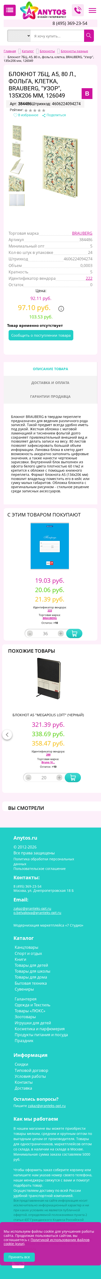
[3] (35, 110)
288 (48, 754)
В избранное (27, 115)
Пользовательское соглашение (39, 868)
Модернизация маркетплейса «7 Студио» (48, 925)
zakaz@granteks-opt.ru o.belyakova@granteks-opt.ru (37, 910)
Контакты (24, 1082)
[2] (30, 110)
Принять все (19, 1257)
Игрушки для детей (33, 1023)
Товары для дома (31, 977)
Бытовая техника (31, 983)
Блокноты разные (54, 64)
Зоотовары (25, 1016)
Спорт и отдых (28, 953)
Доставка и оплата (50, 382)
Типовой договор (31, 1070)
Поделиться (56, 115)
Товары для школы (32, 971)
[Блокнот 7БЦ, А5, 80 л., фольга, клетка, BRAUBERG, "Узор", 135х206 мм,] (17, 133)
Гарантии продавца (50, 396)
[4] (39, 110)
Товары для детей (31, 965)
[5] (43, 110)
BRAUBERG (82, 233)
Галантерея (26, 999)
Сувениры (24, 989)
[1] (26, 110)
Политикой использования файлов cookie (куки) (46, 1241)
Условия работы (30, 1076)
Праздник (24, 1040)
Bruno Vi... (48, 762)
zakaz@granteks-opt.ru (47, 1105)
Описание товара (50, 368)
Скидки (21, 1064)
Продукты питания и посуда (41, 1034)
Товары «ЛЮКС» (30, 1010)
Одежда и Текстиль (32, 1005)
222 (89, 278)
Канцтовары (26, 947)
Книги (20, 959)
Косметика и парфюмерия (40, 1028)
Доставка (23, 1088)
